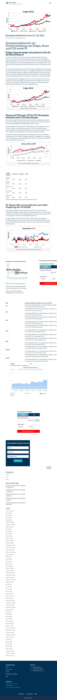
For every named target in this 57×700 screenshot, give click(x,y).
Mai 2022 (8, 561)
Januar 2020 (8, 625)
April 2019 (8, 646)
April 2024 (8, 520)
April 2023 (8, 536)
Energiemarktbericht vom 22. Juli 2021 (25, 35)
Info (7, 477)
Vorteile (7, 671)
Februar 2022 (9, 568)
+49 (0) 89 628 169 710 (37, 669)
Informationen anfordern (12, 674)
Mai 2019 (8, 644)
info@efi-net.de (37, 667)
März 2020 (8, 621)
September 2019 (10, 635)
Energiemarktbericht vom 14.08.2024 (15, 485)
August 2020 (9, 609)
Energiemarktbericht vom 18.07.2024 (15, 494)
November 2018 (10, 653)
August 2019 (9, 637)
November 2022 (10, 547)
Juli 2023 (8, 529)
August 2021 (9, 582)
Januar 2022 (8, 570)
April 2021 (8, 591)
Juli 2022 (8, 556)
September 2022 (10, 552)
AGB (36, 694)
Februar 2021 (9, 596)
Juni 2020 (8, 614)
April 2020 (8, 619)
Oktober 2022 (9, 550)
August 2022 (9, 554)
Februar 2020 (9, 623)
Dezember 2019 (9, 628)
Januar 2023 (8, 543)
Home (7, 667)
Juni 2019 (8, 641)
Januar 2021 (8, 598)
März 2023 (8, 538)
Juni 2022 (8, 559)
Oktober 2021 (9, 577)
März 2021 (8, 593)
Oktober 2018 (9, 655)
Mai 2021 (8, 589)
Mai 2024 (8, 517)
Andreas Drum (11, 38)
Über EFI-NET (9, 669)
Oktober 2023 (9, 522)
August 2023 (9, 527)
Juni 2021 (8, 586)
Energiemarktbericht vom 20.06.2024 (15, 502)
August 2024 (9, 510)
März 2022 (8, 566)
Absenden (18, 460)
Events (7, 474)
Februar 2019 (9, 651)
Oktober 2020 (9, 605)
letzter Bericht (33, 199)
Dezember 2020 (9, 600)
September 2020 (10, 607)
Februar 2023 (9, 540)
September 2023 (10, 524)
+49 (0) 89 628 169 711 (38, 670)
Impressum (21, 694)
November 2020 (10, 602)
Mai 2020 (8, 616)
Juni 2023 (8, 531)
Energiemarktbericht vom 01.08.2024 (15, 490)
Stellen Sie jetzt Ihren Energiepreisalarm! (15, 283)
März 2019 (8, 648)
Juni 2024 (8, 515)
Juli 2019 (8, 639)
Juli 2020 (8, 612)
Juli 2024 (8, 513)
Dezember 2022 (9, 545)
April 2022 (8, 563)
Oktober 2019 (9, 632)
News (24, 38)
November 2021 (10, 575)
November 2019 (10, 630)
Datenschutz (29, 694)
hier (44, 306)
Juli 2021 (8, 584)
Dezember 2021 (9, 573)
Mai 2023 (8, 533)
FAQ (7, 676)
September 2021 (10, 579)
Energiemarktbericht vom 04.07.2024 (15, 498)
